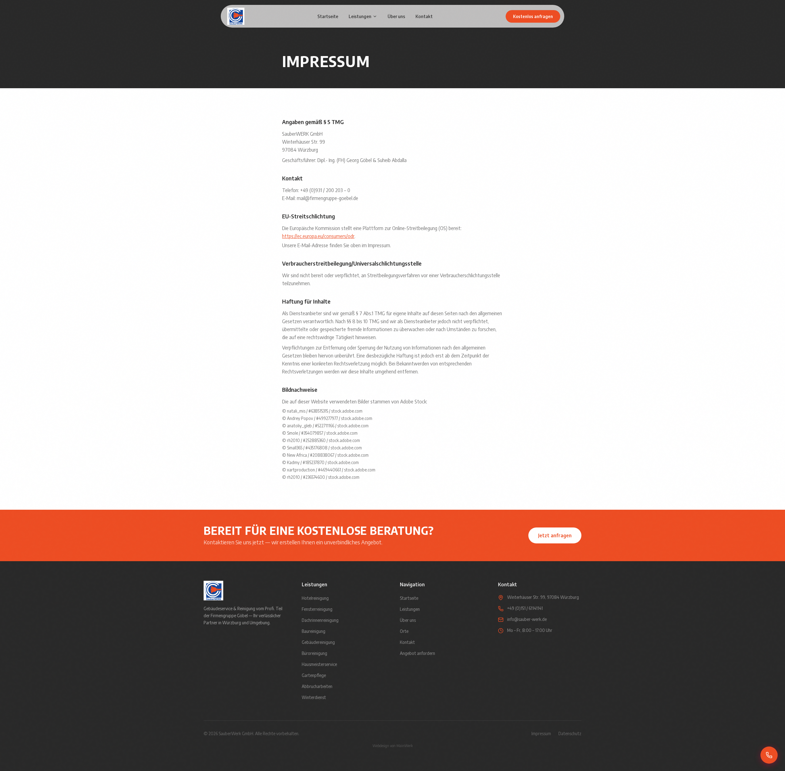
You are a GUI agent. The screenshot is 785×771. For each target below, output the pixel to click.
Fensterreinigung (317, 609)
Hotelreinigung (315, 598)
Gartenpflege (314, 675)
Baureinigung (313, 631)
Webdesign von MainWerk (393, 745)
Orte (404, 631)
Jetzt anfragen (555, 535)
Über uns (396, 16)
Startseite (327, 16)
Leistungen (360, 16)
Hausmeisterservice (319, 664)
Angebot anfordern (417, 653)
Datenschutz (569, 733)
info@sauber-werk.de (527, 619)
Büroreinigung (314, 653)
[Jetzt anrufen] (769, 755)
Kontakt (424, 16)
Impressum (541, 733)
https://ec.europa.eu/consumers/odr (318, 236)
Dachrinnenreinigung (320, 620)
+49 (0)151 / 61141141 (525, 608)
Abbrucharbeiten (317, 686)
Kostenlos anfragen (533, 16)
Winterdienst (314, 697)
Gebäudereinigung (318, 642)
